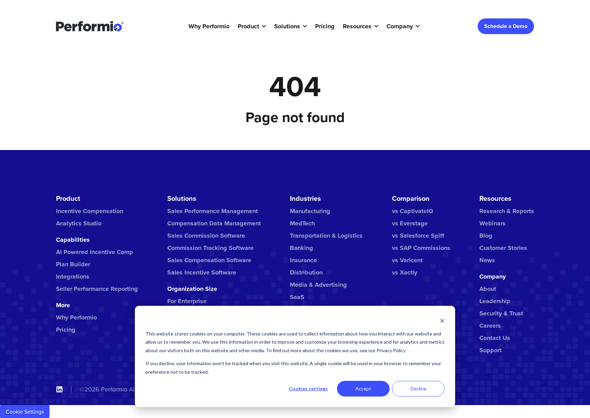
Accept (363, 388)
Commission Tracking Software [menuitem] (210, 247)
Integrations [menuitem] (72, 276)
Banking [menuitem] (301, 247)
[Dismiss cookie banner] (442, 320)
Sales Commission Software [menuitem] (206, 235)
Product (248, 26)
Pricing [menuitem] (65, 329)
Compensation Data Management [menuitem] (214, 223)
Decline (418, 388)
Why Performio (208, 26)
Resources (357, 26)
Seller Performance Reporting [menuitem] (97, 288)
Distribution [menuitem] (306, 272)
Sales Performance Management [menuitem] (212, 211)
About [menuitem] (487, 288)
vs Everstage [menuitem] (410, 223)
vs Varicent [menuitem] (407, 260)
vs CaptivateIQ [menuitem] (412, 211)
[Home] (90, 26)
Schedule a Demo (506, 26)
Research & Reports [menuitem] (506, 211)
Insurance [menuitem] (303, 260)
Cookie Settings (25, 411)
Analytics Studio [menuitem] (78, 223)
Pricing (325, 26)
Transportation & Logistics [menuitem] (326, 235)
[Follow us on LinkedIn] (59, 389)
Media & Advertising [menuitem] (318, 284)
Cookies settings (308, 388)
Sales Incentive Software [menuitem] (201, 272)
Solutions (287, 26)
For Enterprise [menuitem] (187, 301)
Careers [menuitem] (490, 325)
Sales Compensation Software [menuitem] (209, 260)
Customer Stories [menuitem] (503, 247)
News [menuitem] (487, 260)
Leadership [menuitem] (494, 301)
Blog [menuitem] (485, 235)
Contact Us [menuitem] (494, 337)
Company (400, 26)
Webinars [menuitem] (492, 223)
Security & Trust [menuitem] (501, 313)
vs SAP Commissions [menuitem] (421, 247)
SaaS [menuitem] (297, 297)
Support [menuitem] (490, 350)
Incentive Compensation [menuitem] (89, 211)
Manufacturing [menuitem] (310, 211)
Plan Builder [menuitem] (73, 264)
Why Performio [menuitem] (76, 317)
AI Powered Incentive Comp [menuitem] (94, 252)
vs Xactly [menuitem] (404, 272)
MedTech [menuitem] (302, 223)
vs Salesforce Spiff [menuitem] (418, 235)
